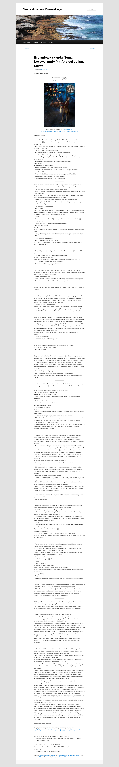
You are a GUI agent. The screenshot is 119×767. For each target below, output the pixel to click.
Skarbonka (35, 42)
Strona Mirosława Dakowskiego (42, 9)
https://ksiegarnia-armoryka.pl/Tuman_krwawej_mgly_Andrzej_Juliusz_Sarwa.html (57, 730)
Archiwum (43, 42)
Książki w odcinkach (44, 755)
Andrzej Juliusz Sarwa (63, 755)
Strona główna (26, 42)
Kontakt (51, 42)
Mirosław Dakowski (39, 757)
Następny (93, 48)
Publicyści (52, 755)
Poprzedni (26, 48)
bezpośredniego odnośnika (60, 757)
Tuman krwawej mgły (75, 755)
